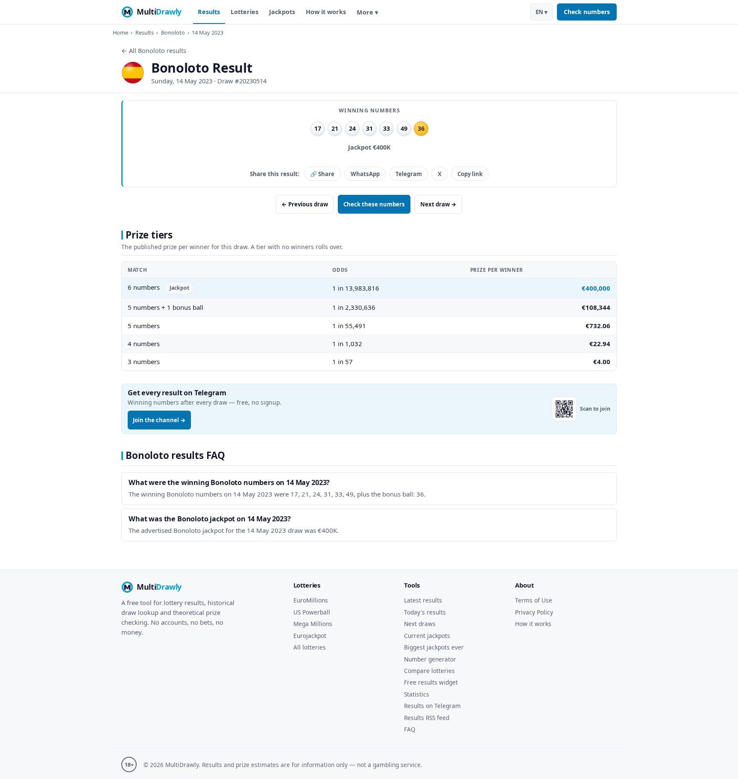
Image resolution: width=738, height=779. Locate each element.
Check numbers (587, 12)
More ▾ (367, 12)
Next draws (420, 624)
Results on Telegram (432, 706)
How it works (326, 12)
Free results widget (431, 682)
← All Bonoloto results (153, 51)
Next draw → (438, 204)
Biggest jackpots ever (434, 647)
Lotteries (244, 12)
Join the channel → (159, 420)
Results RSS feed (426, 718)
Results (209, 12)
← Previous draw (304, 204)
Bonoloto (173, 32)
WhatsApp (365, 174)
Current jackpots (427, 636)
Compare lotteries (429, 671)
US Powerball (311, 612)
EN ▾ (542, 12)
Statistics (416, 694)
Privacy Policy (534, 612)
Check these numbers (374, 204)
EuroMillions (310, 600)
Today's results (425, 612)
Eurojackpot (309, 636)
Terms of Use (533, 600)
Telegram (408, 174)
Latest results (423, 600)
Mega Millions (312, 624)
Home (120, 32)
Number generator (430, 659)
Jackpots (282, 12)
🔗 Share (322, 174)
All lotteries (309, 647)
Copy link (470, 174)
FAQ (410, 729)
